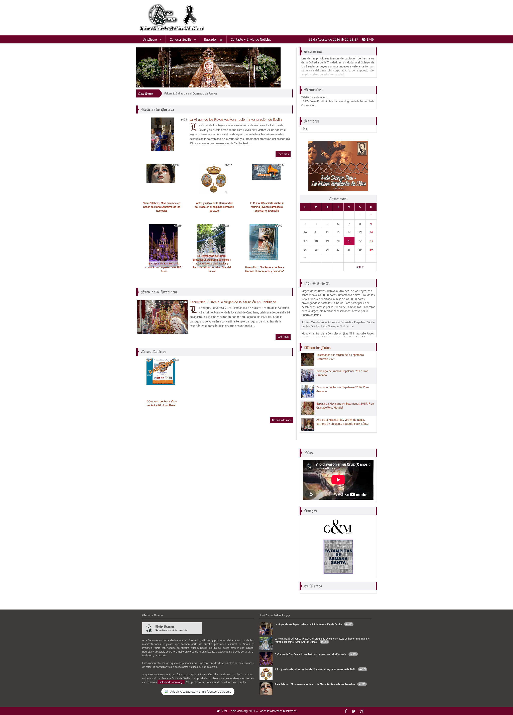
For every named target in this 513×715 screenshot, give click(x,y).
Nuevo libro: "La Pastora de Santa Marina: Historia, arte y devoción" (264, 269)
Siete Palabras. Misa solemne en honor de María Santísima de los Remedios (161, 206)
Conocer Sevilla (181, 39)
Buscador (211, 39)
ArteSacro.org (239, 711)
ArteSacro (150, 39)
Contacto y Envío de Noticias (251, 39)
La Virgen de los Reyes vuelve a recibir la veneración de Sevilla (236, 119)
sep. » (360, 267)
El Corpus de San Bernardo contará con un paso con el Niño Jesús (163, 267)
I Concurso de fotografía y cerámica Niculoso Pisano (162, 403)
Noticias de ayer (281, 420)
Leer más (283, 154)
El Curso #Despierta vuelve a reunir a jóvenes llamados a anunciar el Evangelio (267, 206)
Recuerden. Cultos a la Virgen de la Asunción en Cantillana (233, 302)
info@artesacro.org (171, 682)
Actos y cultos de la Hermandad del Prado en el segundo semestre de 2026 (214, 206)
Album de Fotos (317, 348)
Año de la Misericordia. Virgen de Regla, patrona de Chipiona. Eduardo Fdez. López (342, 422)
